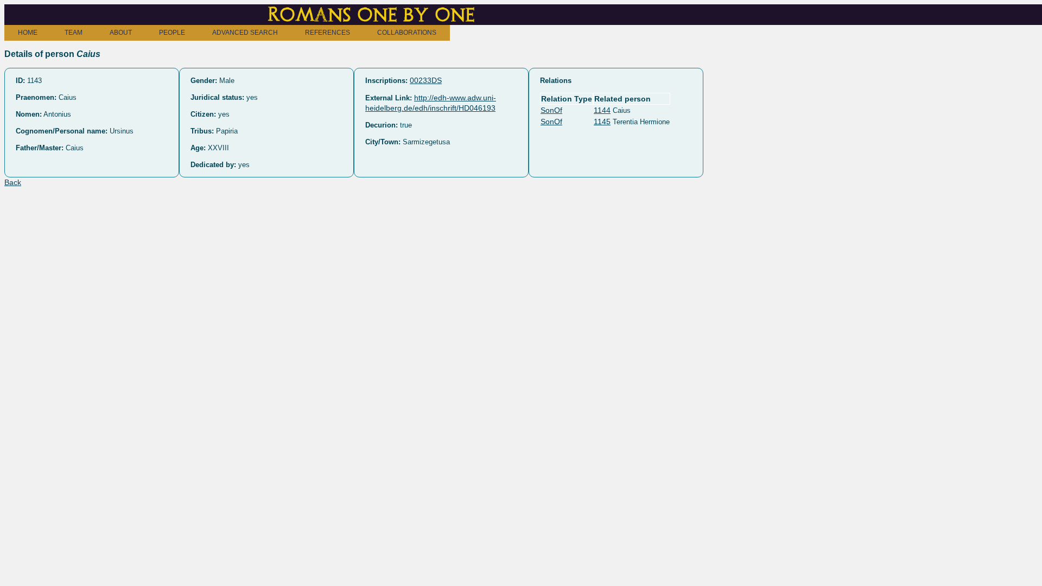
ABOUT (121, 32)
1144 (602, 110)
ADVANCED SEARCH (245, 32)
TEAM (73, 32)
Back (12, 182)
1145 (602, 121)
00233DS (426, 80)
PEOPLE (172, 32)
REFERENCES (327, 32)
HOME (27, 32)
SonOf (551, 110)
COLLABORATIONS (406, 32)
